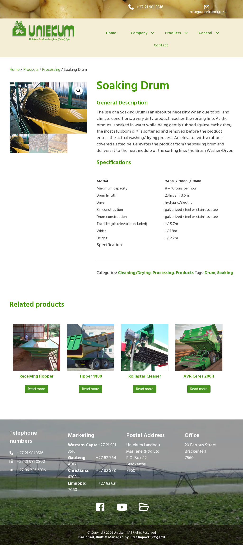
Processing (51, 70)
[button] (145, 7)
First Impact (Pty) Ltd (147, 537)
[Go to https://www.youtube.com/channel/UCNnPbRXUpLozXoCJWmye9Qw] (121, 507)
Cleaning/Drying (134, 272)
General (205, 33)
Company (139, 33)
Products (173, 33)
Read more (36, 389)
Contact (161, 45)
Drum (210, 272)
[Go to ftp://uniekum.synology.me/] (143, 507)
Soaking (225, 272)
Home (111, 33)
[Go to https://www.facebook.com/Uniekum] (100, 507)
